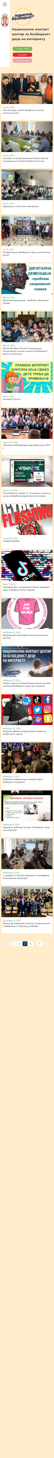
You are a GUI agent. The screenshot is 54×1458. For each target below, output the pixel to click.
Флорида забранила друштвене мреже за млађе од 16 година (24, 732)
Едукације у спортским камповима (20, 206)
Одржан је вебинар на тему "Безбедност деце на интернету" (26, 828)
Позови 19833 (22, 49)
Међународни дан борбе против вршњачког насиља (25, 636)
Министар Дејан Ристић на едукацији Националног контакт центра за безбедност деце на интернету (25, 351)
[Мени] (4, 4)
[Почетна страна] (5, 20)
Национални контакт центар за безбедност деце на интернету (31, 34)
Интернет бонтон (11, 399)
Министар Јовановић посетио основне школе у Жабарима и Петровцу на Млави (26, 924)
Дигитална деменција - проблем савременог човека (26, 301)
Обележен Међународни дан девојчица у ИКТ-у (27, 446)
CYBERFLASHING (11, 541)
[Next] (45, 944)
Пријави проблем (22, 55)
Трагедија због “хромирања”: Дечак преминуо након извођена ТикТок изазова (26, 588)
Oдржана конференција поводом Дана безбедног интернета (23, 780)
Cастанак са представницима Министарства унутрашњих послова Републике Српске (25, 159)
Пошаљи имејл (22, 60)
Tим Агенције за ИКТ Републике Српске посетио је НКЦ (23, 111)
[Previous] (8, 944)
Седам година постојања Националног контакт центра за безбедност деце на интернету (27, 684)
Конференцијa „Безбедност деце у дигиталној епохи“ (26, 253)
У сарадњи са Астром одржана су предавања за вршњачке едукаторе (26, 876)
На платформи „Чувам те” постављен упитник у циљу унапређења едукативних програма (27, 494)
